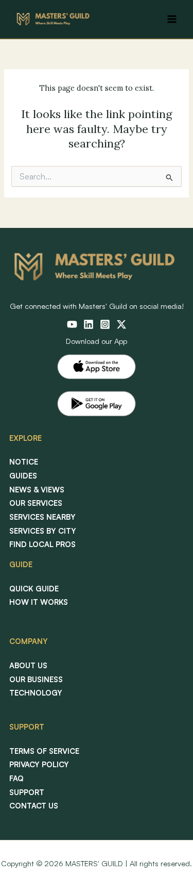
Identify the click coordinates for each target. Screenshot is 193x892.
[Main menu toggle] (172, 19)
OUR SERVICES (35, 503)
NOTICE (23, 462)
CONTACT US (33, 806)
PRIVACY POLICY (39, 764)
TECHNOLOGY (35, 693)
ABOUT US (28, 665)
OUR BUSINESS (36, 679)
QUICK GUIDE (34, 588)
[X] (121, 324)
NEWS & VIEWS (36, 489)
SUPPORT (26, 792)
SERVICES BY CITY (42, 531)
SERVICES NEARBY (42, 517)
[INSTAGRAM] (105, 324)
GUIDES (23, 476)
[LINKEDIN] (88, 324)
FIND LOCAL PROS (42, 544)
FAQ (16, 778)
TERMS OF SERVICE (44, 751)
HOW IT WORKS (38, 602)
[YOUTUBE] (72, 324)
